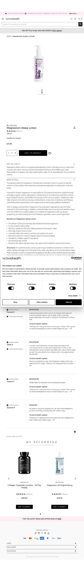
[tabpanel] (24, 478)
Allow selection (42, 302)
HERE (59, 519)
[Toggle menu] (2, 19)
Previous (9, 478)
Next (75, 478)
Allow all (69, 302)
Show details (73, 296)
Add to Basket (24, 507)
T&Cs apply (56, 31)
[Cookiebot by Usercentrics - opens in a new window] (73, 258)
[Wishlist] (71, 19)
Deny (15, 302)
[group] (41, 323)
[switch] (32, 288)
